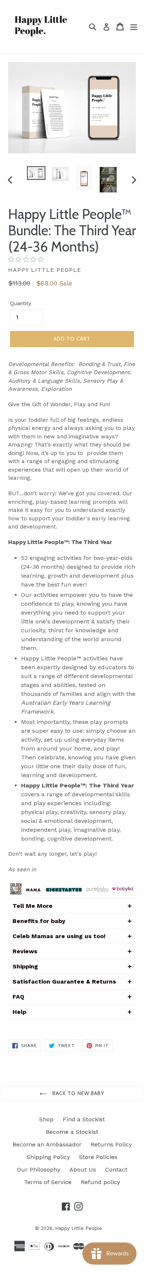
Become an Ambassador (47, 1144)
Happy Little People (78, 1228)
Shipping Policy (48, 1156)
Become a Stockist (72, 1131)
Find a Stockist (84, 1119)
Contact (116, 1169)
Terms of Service (48, 1182)
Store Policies (98, 1156)
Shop (46, 1119)
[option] (36, 173)
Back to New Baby (77, 1093)
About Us (82, 1169)
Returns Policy (111, 1144)
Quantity (20, 303)
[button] (26, 259)
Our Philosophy (38, 1169)
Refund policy (100, 1182)
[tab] (72, 905)
